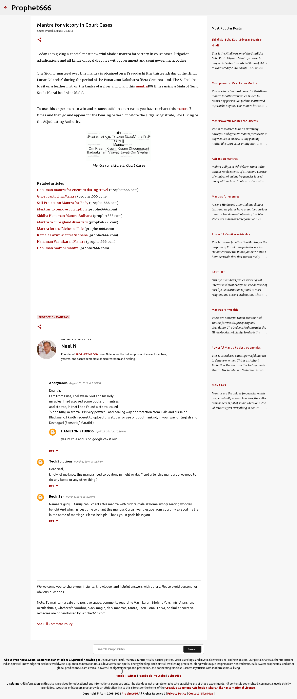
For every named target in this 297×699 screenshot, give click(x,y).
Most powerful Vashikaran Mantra (234, 83)
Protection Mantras (53, 317)
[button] (39, 40)
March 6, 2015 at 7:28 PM (80, 496)
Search (192, 649)
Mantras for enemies (225, 196)
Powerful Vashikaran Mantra (231, 234)
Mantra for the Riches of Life (60, 229)
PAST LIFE (218, 272)
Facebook (145, 675)
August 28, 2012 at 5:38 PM (85, 383)
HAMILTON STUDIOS (77, 431)
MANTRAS (219, 385)
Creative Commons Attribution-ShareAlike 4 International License (210, 687)
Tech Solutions (60, 461)
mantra (142, 86)
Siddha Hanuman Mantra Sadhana (64, 216)
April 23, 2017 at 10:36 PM (110, 431)
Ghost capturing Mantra (56, 196)
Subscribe (174, 675)
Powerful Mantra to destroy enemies (236, 347)
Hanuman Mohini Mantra (58, 248)
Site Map (207, 693)
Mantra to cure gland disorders (62, 222)
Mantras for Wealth (225, 309)
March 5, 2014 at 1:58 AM (88, 461)
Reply (53, 451)
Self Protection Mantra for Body (62, 203)
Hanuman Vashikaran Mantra (61, 242)
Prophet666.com (87, 354)
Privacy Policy (176, 693)
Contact (193, 693)
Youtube (160, 675)
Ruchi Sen (56, 496)
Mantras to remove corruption (62, 209)
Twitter (131, 675)
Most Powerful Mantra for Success (235, 121)
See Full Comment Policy (55, 624)
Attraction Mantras (225, 158)
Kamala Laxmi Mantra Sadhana (62, 235)
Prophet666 (31, 7)
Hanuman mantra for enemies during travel (72, 190)
